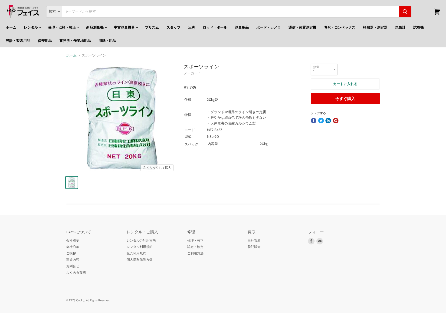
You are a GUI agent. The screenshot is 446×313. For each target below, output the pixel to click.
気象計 (400, 27)
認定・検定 (195, 247)
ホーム (11, 27)
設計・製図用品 (18, 41)
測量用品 (242, 27)
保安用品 (45, 41)
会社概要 (72, 240)
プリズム (152, 27)
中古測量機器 (124, 27)
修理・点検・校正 (62, 27)
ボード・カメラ (268, 27)
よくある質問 (76, 272)
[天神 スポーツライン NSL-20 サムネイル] (72, 182)
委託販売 (254, 247)
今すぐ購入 (345, 98)
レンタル (31, 27)
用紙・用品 (107, 41)
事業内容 (72, 259)
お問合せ (72, 266)
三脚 (191, 27)
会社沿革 (72, 247)
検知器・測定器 (375, 27)
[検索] (405, 11)
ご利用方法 (195, 253)
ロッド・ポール (215, 27)
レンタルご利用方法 (141, 240)
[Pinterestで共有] (335, 120)
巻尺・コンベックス (339, 27)
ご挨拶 (71, 253)
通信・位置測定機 (302, 27)
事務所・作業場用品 (75, 41)
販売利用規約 (136, 253)
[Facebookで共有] (313, 120)
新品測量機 (95, 27)
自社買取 (254, 240)
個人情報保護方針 (140, 259)
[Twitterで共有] (321, 120)
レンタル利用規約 (140, 247)
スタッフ (173, 27)
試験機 (418, 27)
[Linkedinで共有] (328, 120)
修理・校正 (195, 240)
